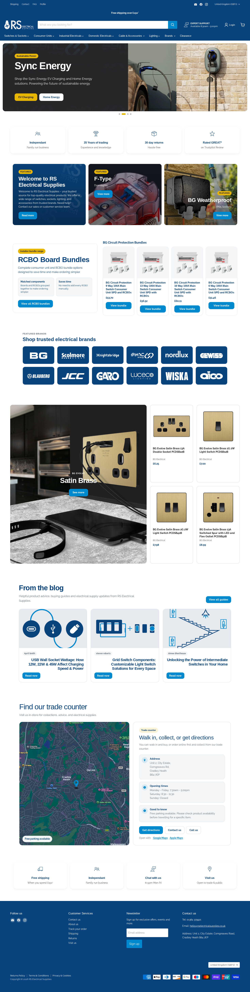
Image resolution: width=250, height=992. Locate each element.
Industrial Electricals (70, 35)
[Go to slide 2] (122, 114)
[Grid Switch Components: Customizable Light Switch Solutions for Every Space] (125, 628)
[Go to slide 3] (126, 114)
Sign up (134, 943)
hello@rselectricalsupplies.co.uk (207, 926)
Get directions (151, 830)
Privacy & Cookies (62, 975)
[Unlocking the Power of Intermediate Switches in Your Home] (197, 628)
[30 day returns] (154, 140)
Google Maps (160, 838)
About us (73, 924)
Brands (169, 35)
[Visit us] (209, 875)
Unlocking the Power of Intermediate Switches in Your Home (197, 662)
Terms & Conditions (39, 975)
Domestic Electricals (100, 35)
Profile (43, 4)
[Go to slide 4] (130, 114)
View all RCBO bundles (35, 303)
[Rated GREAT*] (212, 140)
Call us (193, 830)
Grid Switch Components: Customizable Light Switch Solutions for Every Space (133, 664)
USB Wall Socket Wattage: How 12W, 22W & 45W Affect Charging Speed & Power (56, 664)
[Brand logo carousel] (125, 365)
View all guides (218, 599)
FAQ (35, 4)
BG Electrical (159, 459)
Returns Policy (17, 975)
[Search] (172, 25)
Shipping (14, 4)
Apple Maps (176, 838)
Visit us (72, 943)
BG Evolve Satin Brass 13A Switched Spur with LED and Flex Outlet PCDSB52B (217, 533)
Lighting (153, 35)
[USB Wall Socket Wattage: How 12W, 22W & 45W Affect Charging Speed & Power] (53, 628)
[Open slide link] (125, 77)
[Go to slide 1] (119, 114)
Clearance (185, 35)
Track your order (77, 929)
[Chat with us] (153, 875)
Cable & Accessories (131, 35)
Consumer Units (43, 35)
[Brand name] (38, 355)
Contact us (174, 830)
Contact (25, 4)
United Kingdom (226, 4)
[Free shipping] (40, 875)
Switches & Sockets (15, 35)
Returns (72, 938)
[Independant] (37, 140)
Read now (31, 675)
